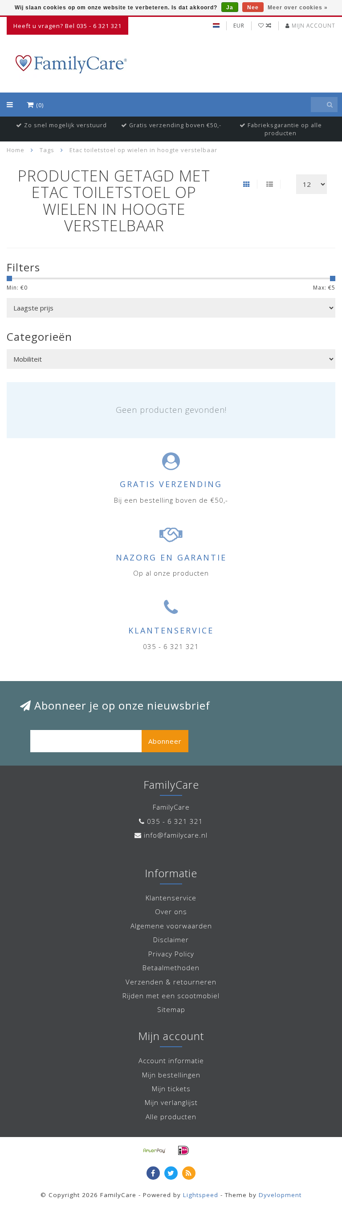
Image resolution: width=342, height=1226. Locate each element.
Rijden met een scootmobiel (171, 995)
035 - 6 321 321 (175, 821)
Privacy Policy (171, 953)
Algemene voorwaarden (171, 925)
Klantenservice (171, 897)
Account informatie (171, 1060)
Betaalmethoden (171, 967)
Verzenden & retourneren (171, 981)
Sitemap (171, 1009)
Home (15, 150)
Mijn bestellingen (171, 1074)
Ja (229, 7)
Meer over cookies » (298, 7)
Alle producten (171, 1116)
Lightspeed (200, 1195)
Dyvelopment (280, 1195)
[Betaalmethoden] (154, 1150)
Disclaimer (171, 939)
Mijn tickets (171, 1088)
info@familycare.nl (176, 835)
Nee (253, 7)
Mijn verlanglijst (171, 1102)
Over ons (171, 911)
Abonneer (165, 741)
